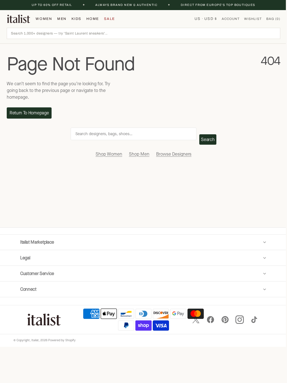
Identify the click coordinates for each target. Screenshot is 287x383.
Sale (109, 19)
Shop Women (109, 154)
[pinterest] (221, 320)
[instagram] (235, 320)
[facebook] (206, 320)
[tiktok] (250, 320)
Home (92, 19)
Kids (76, 19)
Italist (35, 340)
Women (44, 19)
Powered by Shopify (62, 340)
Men (61, 19)
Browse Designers (173, 154)
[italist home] (18, 19)
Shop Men (139, 154)
